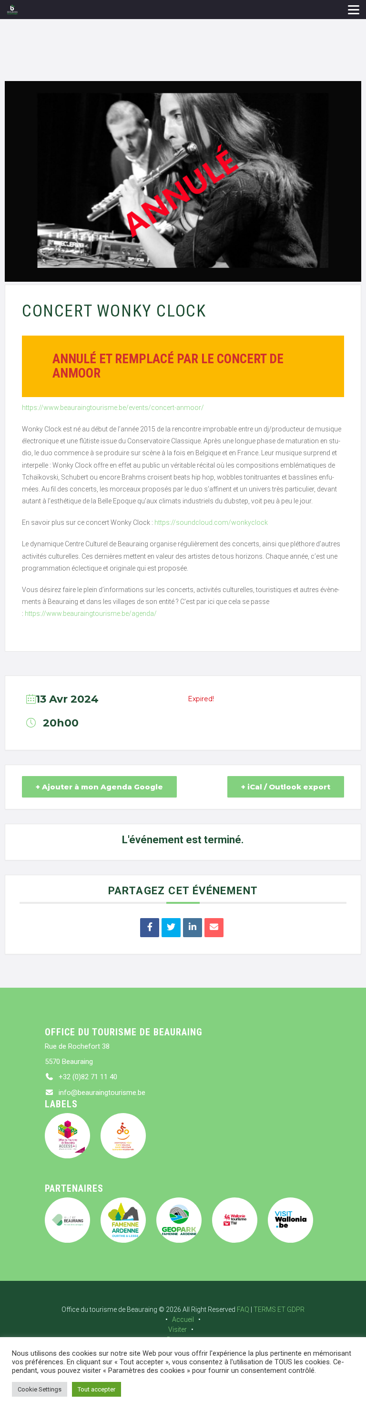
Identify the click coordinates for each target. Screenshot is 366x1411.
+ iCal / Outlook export (285, 786)
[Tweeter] (171, 927)
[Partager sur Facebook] (149, 927)
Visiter (177, 1329)
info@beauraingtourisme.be (102, 1092)
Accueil (183, 1319)
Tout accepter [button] (96, 1389)
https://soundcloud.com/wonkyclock (210, 522)
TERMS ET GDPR (279, 1309)
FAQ (243, 1309)
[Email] (214, 927)
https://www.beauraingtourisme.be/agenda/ (91, 613)
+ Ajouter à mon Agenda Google (99, 786)
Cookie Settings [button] (39, 1389)
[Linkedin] (192, 927)
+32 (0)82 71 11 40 (88, 1077)
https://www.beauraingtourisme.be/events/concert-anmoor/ (113, 407)
